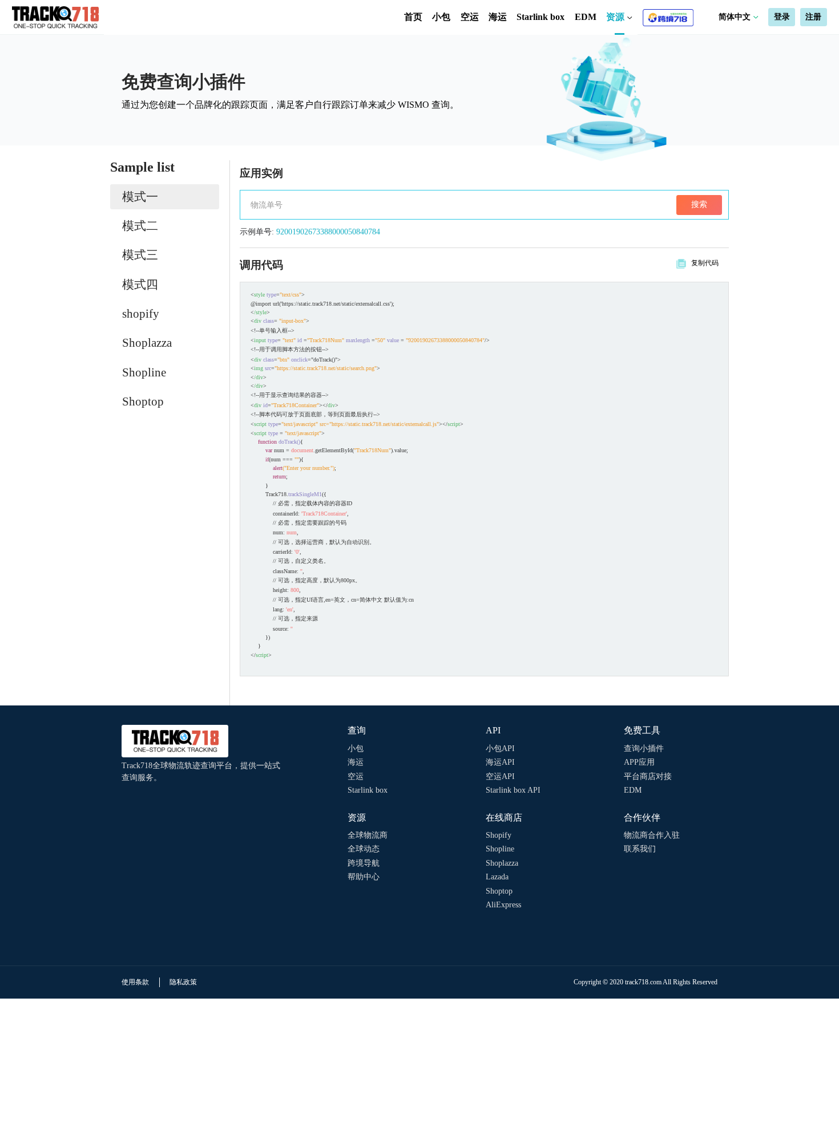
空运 (470, 17)
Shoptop (499, 891)
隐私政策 (183, 982)
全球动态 (364, 849)
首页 (413, 17)
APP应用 (639, 762)
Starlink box (540, 17)
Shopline (500, 849)
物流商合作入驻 (652, 835)
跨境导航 (364, 863)
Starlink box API (513, 790)
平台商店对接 (648, 776)
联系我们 (640, 849)
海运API (500, 762)
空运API (500, 776)
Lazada (497, 877)
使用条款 (135, 982)
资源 (616, 17)
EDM (585, 17)
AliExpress (503, 904)
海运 (498, 17)
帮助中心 (364, 877)
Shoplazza (502, 863)
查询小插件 (644, 748)
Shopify (498, 835)
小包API (500, 748)
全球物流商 (368, 835)
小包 (441, 17)
